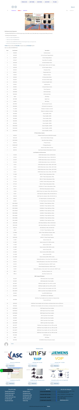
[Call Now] (1, 370)
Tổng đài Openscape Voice (10, 396)
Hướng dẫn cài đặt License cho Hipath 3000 (59, 380)
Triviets (48, 406)
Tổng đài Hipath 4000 (9, 395)
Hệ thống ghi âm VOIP (27, 395)
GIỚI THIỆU (32, 1)
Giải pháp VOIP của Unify (37, 362)
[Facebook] (38, 408)
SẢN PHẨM (39, 1)
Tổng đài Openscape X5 (9, 391)
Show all (72, 7)
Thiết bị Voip (25, 400)
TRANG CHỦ (24, 1)
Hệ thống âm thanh (27, 393)
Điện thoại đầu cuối (27, 398)
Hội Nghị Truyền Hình (27, 396)
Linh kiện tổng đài (8, 398)
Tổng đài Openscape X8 (9, 393)
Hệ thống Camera (26, 391)
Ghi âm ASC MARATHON (15, 362)
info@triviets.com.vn (64, 400)
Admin (19, 10)
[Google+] (40, 408)
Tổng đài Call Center (9, 400)
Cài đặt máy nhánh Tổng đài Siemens (37, 380)
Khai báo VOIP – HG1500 (59, 362)
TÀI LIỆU (55, 1)
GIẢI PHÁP (47, 1)
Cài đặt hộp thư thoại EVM (15, 380)
